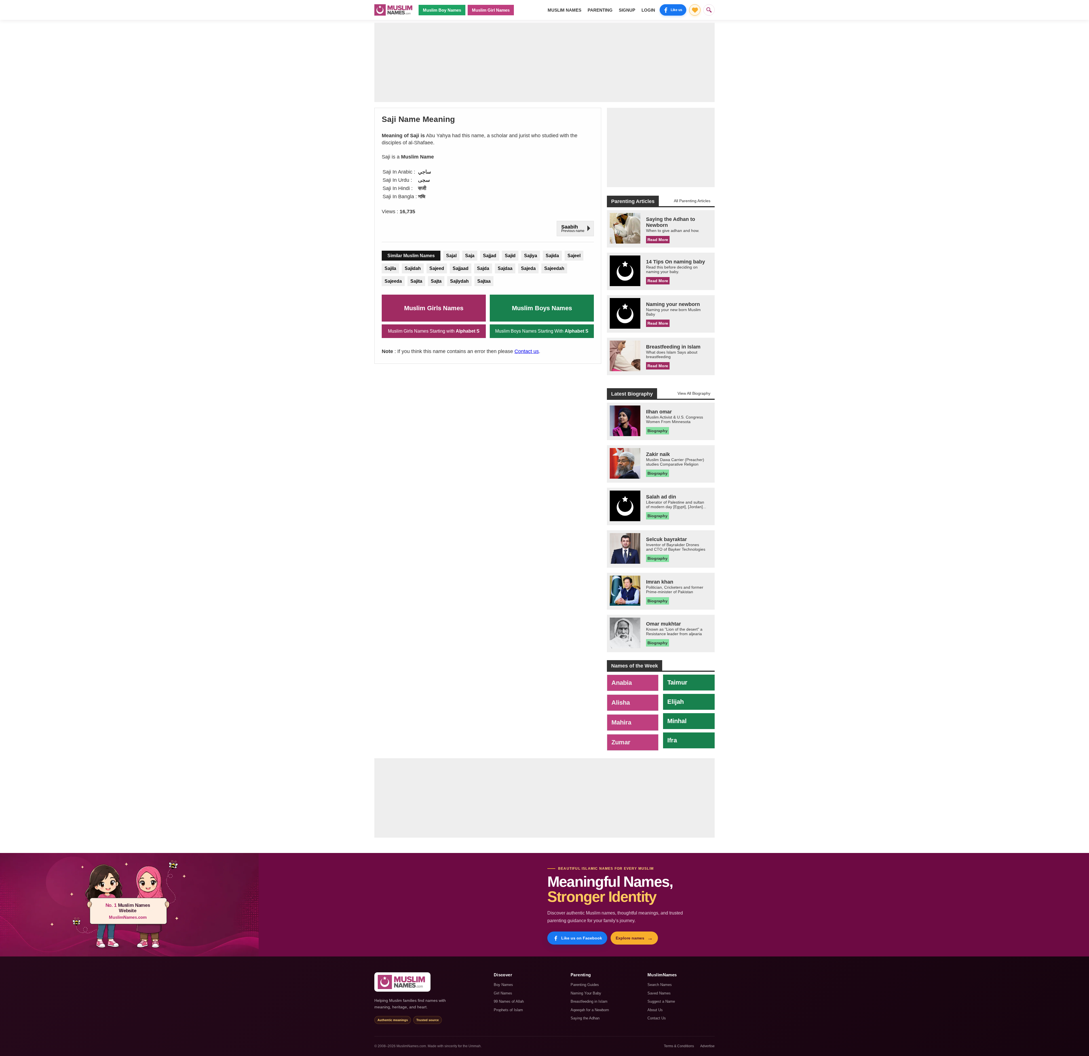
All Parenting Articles (692, 200)
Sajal (451, 255)
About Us (655, 1010)
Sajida (552, 255)
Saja (469, 255)
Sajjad (489, 255)
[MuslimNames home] (402, 982)
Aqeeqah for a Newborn (590, 1010)
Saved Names (659, 993)
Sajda (483, 268)
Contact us (526, 351)
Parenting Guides (585, 985)
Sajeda (528, 268)
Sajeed (436, 268)
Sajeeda (393, 281)
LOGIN (648, 10)
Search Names (659, 985)
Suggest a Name (661, 1001)
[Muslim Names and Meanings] (394, 10)
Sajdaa (505, 268)
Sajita (416, 281)
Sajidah (413, 268)
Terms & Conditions (679, 1046)
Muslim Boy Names (442, 10)
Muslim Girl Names (491, 10)
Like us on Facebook (581, 938)
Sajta (436, 281)
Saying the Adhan (585, 1018)
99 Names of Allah (509, 1001)
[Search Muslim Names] (709, 10)
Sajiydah (459, 281)
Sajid (510, 255)
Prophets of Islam (508, 1010)
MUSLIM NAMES (564, 10)
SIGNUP (627, 10)
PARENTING (600, 10)
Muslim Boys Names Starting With (541, 331)
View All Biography (694, 393)
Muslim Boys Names (542, 308)
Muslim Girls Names (433, 308)
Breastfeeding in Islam (589, 1001)
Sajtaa (484, 281)
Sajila (390, 268)
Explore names (634, 938)
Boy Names (503, 985)
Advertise (707, 1046)
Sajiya (530, 255)
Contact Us (656, 1018)
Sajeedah (554, 268)
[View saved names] (694, 10)
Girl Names (503, 993)
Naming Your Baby (586, 993)
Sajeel (574, 255)
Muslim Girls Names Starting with (434, 331)
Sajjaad (460, 268)
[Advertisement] (544, 62)
